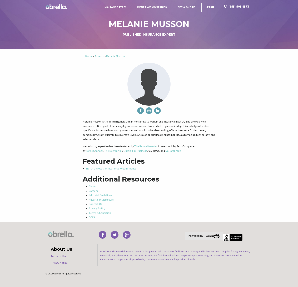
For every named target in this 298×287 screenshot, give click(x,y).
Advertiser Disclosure (101, 199)
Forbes (90, 150)
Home (88, 56)
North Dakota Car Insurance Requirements (111, 168)
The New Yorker (113, 150)
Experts (99, 56)
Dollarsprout (173, 150)
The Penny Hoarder (145, 146)
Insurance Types (115, 7)
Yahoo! (99, 150)
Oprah (127, 150)
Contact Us (95, 204)
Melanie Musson (115, 56)
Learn (210, 7)
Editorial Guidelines (100, 195)
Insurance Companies (152, 7)
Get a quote (186, 7)
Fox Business (139, 150)
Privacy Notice (59, 262)
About (92, 186)
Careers (93, 191)
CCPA (92, 217)
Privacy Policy (97, 208)
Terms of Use (58, 256)
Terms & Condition (100, 213)
